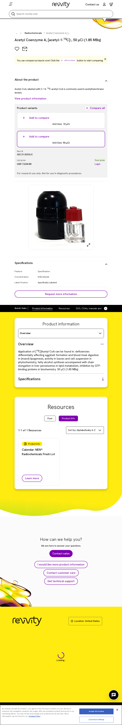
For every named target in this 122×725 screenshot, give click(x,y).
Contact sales (61, 553)
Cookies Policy (34, 716)
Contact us (92, 4)
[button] (104, 5)
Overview (25, 333)
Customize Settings (96, 719)
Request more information (61, 294)
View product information (30, 98)
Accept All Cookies (96, 711)
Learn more (32, 478)
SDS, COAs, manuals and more (92, 308)
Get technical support (61, 581)
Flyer (50, 418)
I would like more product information (61, 564)
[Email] (25, 51)
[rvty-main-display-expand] (88, 245)
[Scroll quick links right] (103, 308)
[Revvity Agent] (113, 695)
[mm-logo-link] (61, 4)
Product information (42, 308)
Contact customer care (61, 572)
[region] (61, 715)
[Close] (117, 709)
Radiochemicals (33, 33)
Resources (64, 308)
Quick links (21, 308)
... (16, 33)
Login (97, 164)
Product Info (68, 418)
